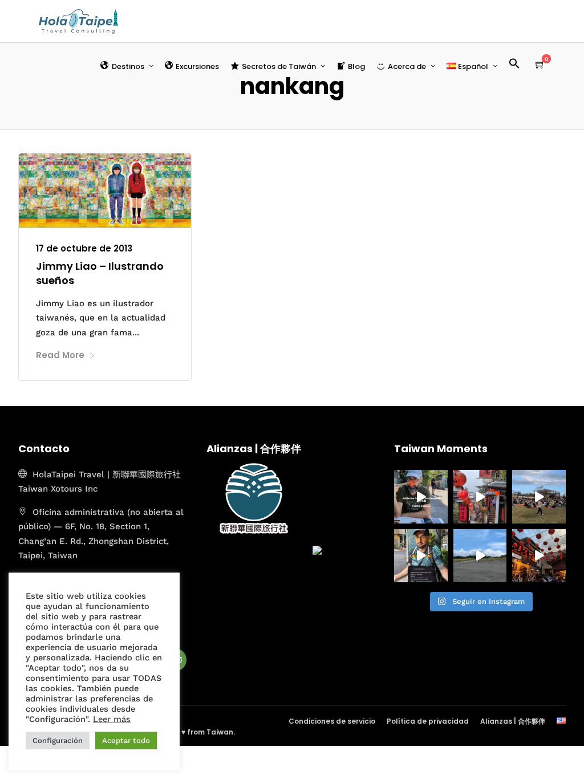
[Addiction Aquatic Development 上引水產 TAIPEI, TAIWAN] (421, 497)
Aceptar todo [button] (126, 740)
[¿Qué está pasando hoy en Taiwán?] (421, 556)
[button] (519, 65)
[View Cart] (540, 65)
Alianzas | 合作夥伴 (512, 721)
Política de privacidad (428, 721)
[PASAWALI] (539, 497)
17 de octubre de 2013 (84, 248)
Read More (60, 355)
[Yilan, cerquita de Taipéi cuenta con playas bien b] (480, 556)
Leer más (112, 719)
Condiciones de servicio (332, 721)
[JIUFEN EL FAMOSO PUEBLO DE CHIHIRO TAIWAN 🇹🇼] (480, 497)
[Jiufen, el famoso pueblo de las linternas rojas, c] (539, 556)
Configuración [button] (58, 740)
